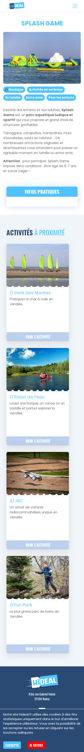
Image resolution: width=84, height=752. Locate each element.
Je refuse (36, 745)
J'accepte (12, 745)
